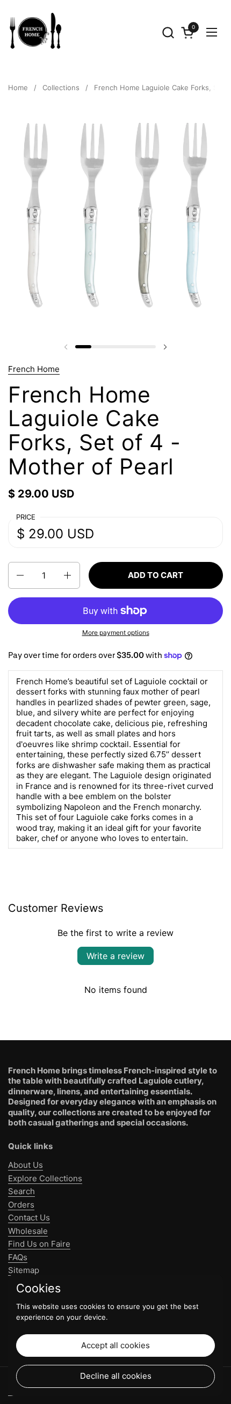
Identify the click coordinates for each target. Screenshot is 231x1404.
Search (21, 1191)
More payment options (115, 632)
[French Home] (35, 32)
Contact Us (29, 1217)
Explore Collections (45, 1178)
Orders (21, 1205)
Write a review (115, 955)
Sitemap (23, 1270)
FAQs (17, 1257)
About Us (25, 1165)
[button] (168, 32)
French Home (34, 369)
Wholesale (28, 1231)
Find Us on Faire (39, 1244)
